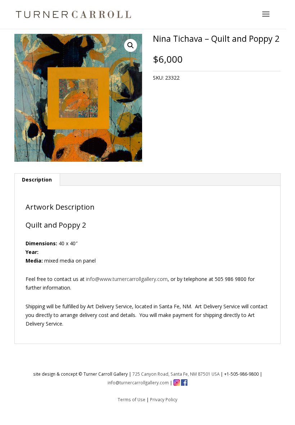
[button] (130, 45)
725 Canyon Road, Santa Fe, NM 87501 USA (175, 374)
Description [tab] (37, 179)
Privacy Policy (163, 399)
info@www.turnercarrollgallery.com (127, 279)
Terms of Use (131, 399)
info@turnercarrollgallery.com (138, 382)
